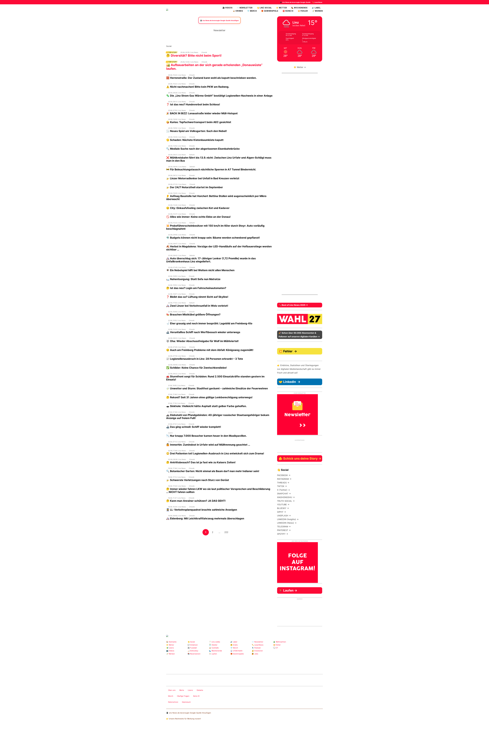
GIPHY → (281, 512)
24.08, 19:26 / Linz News (177, 119)
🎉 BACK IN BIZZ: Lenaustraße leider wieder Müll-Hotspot (202, 113)
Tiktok (194, 46)
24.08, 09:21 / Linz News (177, 155)
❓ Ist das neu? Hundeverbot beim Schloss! (193, 104)
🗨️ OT (275, 648)
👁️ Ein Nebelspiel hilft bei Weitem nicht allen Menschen (200, 270)
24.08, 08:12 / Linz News (177, 175)
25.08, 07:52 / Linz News (177, 110)
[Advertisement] (219, 553)
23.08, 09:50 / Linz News (177, 235)
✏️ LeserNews (317, 2)
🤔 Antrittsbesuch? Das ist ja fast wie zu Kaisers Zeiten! (200, 462)
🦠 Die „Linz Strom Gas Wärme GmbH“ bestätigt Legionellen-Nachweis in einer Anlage (219, 95)
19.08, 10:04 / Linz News (177, 507)
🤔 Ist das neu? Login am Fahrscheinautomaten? (196, 288)
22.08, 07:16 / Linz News (177, 356)
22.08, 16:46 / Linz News (177, 312)
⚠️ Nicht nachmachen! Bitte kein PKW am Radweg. (197, 86)
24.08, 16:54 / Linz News (177, 128)
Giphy (196, 667)
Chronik (204, 52)
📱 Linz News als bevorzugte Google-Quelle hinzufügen (188, 713)
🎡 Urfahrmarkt (236, 651)
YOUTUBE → (283, 504)
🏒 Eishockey (193, 651)
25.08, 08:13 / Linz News (177, 102)
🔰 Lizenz (170, 648)
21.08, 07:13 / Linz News (177, 442)
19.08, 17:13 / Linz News (176, 477)
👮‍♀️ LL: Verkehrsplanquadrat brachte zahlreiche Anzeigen (201, 509)
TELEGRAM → (284, 526)
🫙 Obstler (213, 645)
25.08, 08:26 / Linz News (177, 93)
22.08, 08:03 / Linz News (177, 338)
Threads (182, 46)
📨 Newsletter (245, 8)
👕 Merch (252, 11)
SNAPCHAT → (284, 493)
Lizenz (190, 690)
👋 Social (191, 642)
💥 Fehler (303, 11)
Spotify (202, 46)
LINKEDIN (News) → (286, 523)
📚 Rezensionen (194, 654)
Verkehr (192, 155)
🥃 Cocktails (214, 648)
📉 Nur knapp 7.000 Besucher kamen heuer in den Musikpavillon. (206, 435)
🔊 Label (316, 8)
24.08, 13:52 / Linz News (177, 146)
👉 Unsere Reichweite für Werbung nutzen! (183, 719)
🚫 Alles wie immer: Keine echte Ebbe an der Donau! (198, 216)
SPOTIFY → (282, 534)
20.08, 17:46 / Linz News (177, 451)
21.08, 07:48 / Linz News (177, 412)
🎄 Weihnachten (279, 642)
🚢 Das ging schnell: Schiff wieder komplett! (193, 426)
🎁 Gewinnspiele (269, 11)
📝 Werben (170, 654)
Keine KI (196, 696)
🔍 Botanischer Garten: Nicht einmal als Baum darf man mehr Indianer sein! (212, 471)
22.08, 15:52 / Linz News (177, 320)
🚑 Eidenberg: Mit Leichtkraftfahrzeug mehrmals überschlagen (205, 518)
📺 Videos (170, 651)
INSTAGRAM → (284, 479)
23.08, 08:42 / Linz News (177, 255)
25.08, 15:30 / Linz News (177, 75)
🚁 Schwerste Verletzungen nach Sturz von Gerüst (197, 480)
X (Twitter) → (283, 490)
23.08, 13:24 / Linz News (177, 205)
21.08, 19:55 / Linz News (176, 385)
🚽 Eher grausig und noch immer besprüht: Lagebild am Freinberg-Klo (209, 323)
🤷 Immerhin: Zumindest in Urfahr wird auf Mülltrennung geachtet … (208, 444)
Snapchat (198, 46)
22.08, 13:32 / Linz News (177, 329)
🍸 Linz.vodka (214, 642)
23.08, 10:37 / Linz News (177, 214)
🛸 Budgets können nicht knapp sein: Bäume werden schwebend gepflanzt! (213, 237)
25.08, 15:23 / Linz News (177, 84)
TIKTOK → (282, 486)
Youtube (186, 46)
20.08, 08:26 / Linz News (177, 459)
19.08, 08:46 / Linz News (177, 516)
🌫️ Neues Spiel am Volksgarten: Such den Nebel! (196, 131)
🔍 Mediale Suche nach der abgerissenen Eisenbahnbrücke (203, 148)
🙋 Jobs (255, 654)
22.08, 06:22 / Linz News (177, 374)
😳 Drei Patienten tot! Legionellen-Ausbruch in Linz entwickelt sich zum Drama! (215, 453)
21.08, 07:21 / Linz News (176, 424)
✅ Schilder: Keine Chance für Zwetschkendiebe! (196, 367)
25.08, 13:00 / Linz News (189, 62)
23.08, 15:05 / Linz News (177, 193)
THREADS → (283, 482)
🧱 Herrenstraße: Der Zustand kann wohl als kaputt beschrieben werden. (211, 77)
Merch (170, 696)
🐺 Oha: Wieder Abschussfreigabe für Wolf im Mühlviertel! (202, 341)
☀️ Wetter (281, 8)
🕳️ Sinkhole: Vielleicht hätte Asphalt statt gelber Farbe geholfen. (206, 406)
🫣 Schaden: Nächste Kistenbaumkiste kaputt (194, 139)
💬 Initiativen (193, 645)
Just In (170, 433)
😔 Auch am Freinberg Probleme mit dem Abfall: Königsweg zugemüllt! (209, 350)
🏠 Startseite (171, 642)
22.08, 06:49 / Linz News (177, 365)
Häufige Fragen (183, 696)
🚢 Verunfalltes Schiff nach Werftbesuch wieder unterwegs (203, 332)
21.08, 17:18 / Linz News (176, 403)
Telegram (200, 667)
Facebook (178, 46)
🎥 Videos (227, 8)
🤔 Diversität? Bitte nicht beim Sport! (194, 55)
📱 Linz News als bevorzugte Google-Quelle (295, 2)
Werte (181, 690)
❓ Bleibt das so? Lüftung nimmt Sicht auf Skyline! (197, 296)
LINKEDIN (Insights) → (287, 519)
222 (226, 532)
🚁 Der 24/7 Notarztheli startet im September (194, 187)
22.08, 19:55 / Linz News (177, 276)
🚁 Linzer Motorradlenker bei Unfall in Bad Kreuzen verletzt (202, 178)
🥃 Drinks (238, 11)
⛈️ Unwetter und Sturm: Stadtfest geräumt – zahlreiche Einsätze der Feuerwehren (217, 388)
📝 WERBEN (317, 11)
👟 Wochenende (215, 651)
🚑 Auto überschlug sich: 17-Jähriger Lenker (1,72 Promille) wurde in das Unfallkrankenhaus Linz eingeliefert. (211, 260)
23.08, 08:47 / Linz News (177, 244)
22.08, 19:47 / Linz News (177, 294)
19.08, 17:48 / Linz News (177, 468)
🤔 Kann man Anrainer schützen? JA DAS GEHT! (196, 500)
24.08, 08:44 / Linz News (177, 167)
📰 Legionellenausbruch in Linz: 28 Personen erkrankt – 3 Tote (204, 358)
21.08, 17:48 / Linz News (176, 394)
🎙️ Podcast (256, 648)
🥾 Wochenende (299, 8)
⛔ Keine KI (288, 11)
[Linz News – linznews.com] (167, 9)
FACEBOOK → (283, 475)
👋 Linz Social (264, 8)
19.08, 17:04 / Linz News (177, 486)
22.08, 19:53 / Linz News (177, 285)
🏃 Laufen (213, 654)
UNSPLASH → (284, 515)
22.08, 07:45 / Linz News (177, 347)
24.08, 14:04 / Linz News (177, 137)
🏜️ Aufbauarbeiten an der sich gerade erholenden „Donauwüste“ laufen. (214, 66)
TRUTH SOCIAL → (286, 501)
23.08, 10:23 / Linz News (177, 223)
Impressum (186, 702)
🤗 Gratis (234, 645)
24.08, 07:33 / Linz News (177, 184)
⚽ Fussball (192, 648)
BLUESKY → (283, 508)
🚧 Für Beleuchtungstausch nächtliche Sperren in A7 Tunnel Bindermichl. (211, 169)
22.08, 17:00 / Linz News (177, 303)
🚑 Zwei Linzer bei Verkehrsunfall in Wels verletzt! (197, 305)
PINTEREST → (284, 530)
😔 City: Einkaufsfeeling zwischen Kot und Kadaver (197, 208)
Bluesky (206, 46)
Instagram (173, 46)
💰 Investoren (257, 651)
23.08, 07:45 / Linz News (177, 267)
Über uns (171, 690)
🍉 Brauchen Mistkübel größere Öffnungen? (193, 314)
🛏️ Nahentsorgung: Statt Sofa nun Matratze (193, 279)
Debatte (200, 690)
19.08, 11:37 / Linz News (176, 498)
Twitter (190, 46)
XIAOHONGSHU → (286, 497)
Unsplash (204, 667)
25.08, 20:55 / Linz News (189, 52)
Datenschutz (173, 702)
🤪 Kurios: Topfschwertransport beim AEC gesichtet (198, 122)
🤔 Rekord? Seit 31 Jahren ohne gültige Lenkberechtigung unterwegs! (209, 397)
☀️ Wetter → (300, 67)
